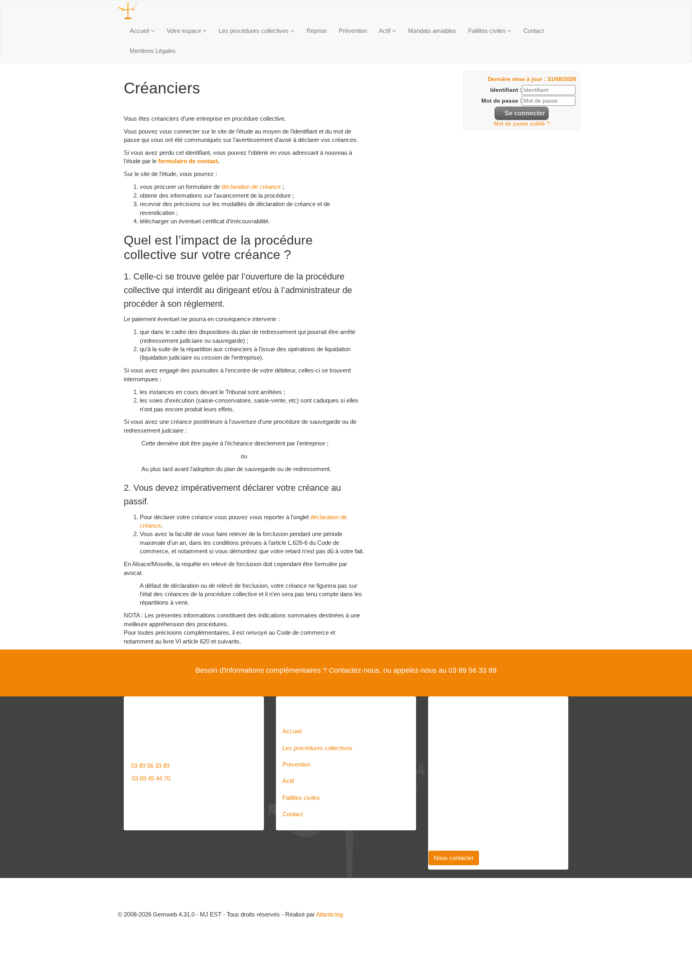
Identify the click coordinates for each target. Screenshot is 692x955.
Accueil (140, 30)
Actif (385, 30)
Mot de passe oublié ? (522, 124)
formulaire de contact (187, 161)
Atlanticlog (329, 914)
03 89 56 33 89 (150, 765)
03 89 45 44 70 (151, 778)
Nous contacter (454, 857)
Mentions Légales (153, 50)
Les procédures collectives (254, 30)
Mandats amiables (432, 30)
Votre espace (185, 30)
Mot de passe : (501, 101)
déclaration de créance (251, 186)
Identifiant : (506, 90)
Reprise (316, 30)
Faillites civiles (487, 30)
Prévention (353, 30)
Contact (533, 30)
